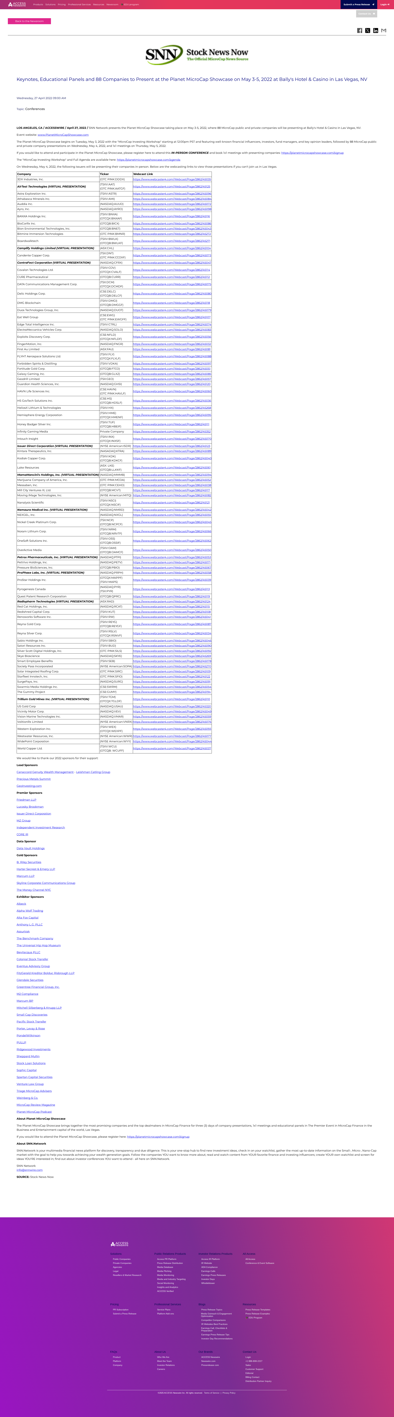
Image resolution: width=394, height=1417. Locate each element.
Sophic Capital (27, 1070)
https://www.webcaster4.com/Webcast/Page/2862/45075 (172, 284)
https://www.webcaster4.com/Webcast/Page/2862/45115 (171, 606)
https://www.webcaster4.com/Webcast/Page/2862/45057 (172, 379)
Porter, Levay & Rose (31, 1028)
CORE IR (22, 834)
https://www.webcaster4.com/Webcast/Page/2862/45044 (172, 741)
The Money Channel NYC (34, 890)
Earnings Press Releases (213, 1275)
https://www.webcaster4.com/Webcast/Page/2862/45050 (172, 550)
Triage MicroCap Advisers (34, 1091)
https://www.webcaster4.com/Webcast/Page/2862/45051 (172, 368)
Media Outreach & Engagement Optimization (216, 1314)
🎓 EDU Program (253, 1317)
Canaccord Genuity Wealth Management (45, 772)
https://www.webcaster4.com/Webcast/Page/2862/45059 (172, 716)
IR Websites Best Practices (214, 1324)
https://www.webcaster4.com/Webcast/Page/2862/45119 (171, 596)
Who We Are (163, 1357)
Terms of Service (211, 1393)
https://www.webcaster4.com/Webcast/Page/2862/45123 (171, 446)
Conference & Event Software (259, 1263)
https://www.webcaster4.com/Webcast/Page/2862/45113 (171, 589)
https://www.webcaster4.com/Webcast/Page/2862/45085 (172, 374)
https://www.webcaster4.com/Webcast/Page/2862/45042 (172, 510)
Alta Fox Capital (27, 917)
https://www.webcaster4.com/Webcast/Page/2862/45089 (172, 451)
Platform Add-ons (165, 1313)
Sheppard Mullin (28, 1056)
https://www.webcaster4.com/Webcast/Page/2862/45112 (171, 277)
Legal (115, 1271)
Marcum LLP (25, 876)
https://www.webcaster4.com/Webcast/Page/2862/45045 (172, 522)
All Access (250, 1259)
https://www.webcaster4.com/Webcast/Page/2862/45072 (172, 204)
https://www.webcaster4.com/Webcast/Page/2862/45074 (172, 324)
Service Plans (163, 1309)
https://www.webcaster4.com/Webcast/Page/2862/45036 (172, 400)
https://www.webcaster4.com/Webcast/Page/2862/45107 (172, 317)
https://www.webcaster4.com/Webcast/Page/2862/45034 (172, 633)
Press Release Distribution (170, 1263)
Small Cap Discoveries (32, 1014)
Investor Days (208, 1279)
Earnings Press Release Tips (215, 1334)
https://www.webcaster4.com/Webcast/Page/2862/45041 (172, 617)
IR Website (206, 1263)
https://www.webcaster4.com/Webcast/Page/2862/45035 (172, 179)
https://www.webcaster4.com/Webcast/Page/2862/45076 (172, 722)
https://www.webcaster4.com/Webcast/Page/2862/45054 (172, 687)
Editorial (249, 1373)
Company (117, 1365)
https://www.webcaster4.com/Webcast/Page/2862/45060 (172, 391)
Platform (117, 1361)
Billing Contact (252, 1377)
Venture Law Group (30, 1084)
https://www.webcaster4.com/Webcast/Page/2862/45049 (172, 711)
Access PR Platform (166, 1259)
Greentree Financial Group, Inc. (38, 987)
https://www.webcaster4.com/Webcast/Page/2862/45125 (171, 186)
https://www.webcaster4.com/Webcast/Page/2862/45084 (172, 199)
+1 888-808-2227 (253, 1361)
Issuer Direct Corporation (34, 813)
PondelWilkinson (28, 1035)
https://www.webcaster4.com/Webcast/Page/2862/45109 (172, 671)
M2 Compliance (27, 994)
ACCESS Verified (165, 1291)
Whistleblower (208, 1283)
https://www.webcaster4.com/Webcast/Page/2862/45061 (172, 467)
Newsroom (112, 4)
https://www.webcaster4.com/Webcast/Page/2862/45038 (172, 485)
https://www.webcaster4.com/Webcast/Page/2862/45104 (172, 248)
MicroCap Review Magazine (36, 1105)
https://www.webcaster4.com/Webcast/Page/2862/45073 (172, 255)
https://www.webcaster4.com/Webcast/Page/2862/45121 (171, 502)
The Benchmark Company (35, 938)
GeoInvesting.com (29, 786)
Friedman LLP (26, 799)
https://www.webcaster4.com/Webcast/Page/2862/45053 (172, 557)
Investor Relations (166, 1365)
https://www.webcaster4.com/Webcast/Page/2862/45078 (172, 661)
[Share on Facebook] (359, 30)
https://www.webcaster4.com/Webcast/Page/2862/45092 (172, 651)
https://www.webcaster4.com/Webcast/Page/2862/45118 (171, 303)
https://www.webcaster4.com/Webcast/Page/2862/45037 (172, 748)
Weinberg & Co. (27, 1098)
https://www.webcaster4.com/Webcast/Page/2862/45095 (172, 415)
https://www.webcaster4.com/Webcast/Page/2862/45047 (172, 262)
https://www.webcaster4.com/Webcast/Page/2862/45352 (172, 431)
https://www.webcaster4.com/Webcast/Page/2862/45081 (172, 349)
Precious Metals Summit (34, 779)
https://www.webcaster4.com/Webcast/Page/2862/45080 (172, 293)
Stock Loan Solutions (31, 1063)
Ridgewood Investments (33, 1049)
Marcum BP (25, 1001)
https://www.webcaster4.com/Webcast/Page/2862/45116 (171, 216)
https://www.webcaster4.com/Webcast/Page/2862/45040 (172, 458)
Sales (248, 1365)
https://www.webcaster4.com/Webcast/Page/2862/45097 (172, 363)
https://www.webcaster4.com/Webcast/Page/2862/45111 (171, 424)
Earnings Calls (208, 1271)
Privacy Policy (229, 1393)
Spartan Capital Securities (34, 1077)
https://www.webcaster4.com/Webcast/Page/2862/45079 (172, 310)
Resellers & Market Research (127, 1275)
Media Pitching (164, 1271)
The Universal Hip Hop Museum (39, 945)
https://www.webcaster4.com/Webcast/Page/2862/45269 (172, 656)
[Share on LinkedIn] (375, 30)
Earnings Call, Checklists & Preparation (214, 1329)
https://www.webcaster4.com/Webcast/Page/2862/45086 (172, 223)
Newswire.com (208, 1361)
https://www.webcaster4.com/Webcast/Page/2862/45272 (172, 234)
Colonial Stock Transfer (32, 959)
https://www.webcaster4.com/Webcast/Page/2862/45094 (172, 475)
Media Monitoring (165, 1275)
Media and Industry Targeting (171, 1279)
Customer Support (254, 1369)
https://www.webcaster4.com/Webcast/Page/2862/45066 (172, 531)
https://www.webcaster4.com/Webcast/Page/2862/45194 (172, 692)
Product (117, 1357)
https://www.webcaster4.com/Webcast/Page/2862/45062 (172, 540)
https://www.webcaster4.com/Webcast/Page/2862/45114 (171, 270)
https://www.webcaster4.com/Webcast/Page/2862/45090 (172, 645)
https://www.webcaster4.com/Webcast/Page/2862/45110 (171, 699)
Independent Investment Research (41, 827)
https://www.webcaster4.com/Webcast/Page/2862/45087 (172, 624)
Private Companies (122, 1263)
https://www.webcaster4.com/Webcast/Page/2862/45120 (172, 384)
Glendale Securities (30, 980)
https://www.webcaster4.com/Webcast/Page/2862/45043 (172, 228)
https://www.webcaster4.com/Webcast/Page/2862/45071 (172, 562)
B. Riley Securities (29, 862)
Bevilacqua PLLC (28, 952)
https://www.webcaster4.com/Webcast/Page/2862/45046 (172, 640)
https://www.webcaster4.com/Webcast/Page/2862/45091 (172, 681)
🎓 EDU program (130, 4)
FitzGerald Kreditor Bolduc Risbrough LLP (45, 973)
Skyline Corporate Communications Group (46, 883)
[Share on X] (367, 30)
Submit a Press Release (357, 4)
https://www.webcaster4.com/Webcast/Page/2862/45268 (172, 408)
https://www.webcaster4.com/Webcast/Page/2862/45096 (172, 193)
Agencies (117, 1267)
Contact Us (364, 13)
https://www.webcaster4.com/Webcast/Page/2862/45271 (171, 241)
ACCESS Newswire (210, 1357)
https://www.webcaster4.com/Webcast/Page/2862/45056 (172, 336)
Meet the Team (164, 1361)
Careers (161, 1369)
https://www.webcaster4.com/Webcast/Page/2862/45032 (172, 344)
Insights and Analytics (167, 1287)
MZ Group (23, 820)
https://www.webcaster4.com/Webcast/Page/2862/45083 (172, 329)
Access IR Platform (210, 1259)
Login (383, 4)
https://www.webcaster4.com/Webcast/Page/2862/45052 (172, 480)
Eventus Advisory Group (33, 966)
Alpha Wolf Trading (30, 910)
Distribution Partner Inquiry (258, 1381)
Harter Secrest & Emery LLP (36, 869)
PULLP (21, 1042)
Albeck (21, 903)
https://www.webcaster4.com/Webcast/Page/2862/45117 (171, 490)
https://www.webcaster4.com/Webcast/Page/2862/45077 (172, 736)
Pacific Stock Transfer (31, 1021)
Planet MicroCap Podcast (34, 1111)
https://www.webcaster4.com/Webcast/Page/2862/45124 (172, 601)
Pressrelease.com (210, 1365)
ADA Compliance (209, 1267)
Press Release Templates (257, 1309)
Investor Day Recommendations (217, 1338)
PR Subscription (121, 1309)
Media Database (165, 1267)
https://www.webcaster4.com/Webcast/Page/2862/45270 (172, 666)
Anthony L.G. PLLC (30, 924)
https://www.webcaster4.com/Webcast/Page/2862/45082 (172, 495)
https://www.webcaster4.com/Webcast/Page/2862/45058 (172, 572)
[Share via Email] (383, 30)
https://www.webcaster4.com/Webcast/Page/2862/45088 (172, 356)
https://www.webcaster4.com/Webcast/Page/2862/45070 (172, 438)
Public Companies (122, 1259)
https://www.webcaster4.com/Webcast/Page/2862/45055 (172, 515)
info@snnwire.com (30, 1170)
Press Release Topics (211, 1309)
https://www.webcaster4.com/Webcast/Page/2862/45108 (172, 612)
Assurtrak (23, 931)
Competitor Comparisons (213, 1320)
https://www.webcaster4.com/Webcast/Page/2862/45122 (171, 676)
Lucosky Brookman (30, 806)
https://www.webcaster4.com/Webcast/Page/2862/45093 (172, 729)
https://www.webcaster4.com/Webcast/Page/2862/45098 (172, 209)
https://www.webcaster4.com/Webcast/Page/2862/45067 (172, 567)
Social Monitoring (165, 1283)
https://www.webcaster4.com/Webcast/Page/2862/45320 (172, 706)
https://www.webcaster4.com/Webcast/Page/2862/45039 (172, 580)
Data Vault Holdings (31, 848)
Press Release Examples (257, 1313)
